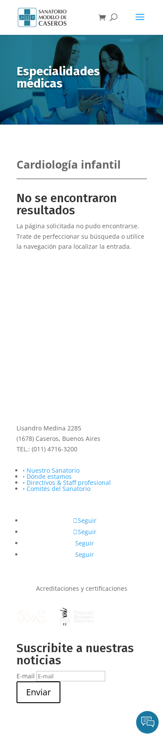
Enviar (38, 692)
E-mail (26, 676)
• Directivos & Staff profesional (67, 482)
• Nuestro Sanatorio (51, 470)
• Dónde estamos (47, 476)
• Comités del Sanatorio (56, 488)
